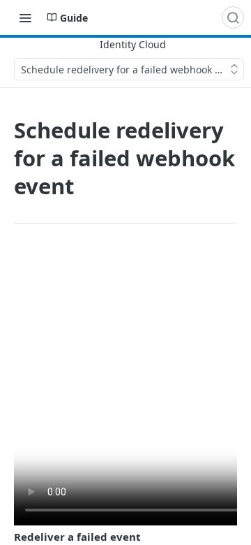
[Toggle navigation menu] (25, 17)
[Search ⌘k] (233, 17)
